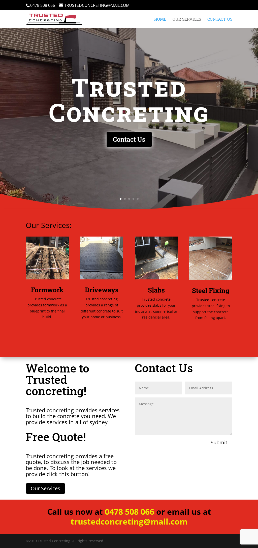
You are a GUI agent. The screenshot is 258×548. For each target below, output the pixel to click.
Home (160, 19)
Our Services (187, 19)
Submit (219, 442)
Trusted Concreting (129, 99)
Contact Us (219, 19)
